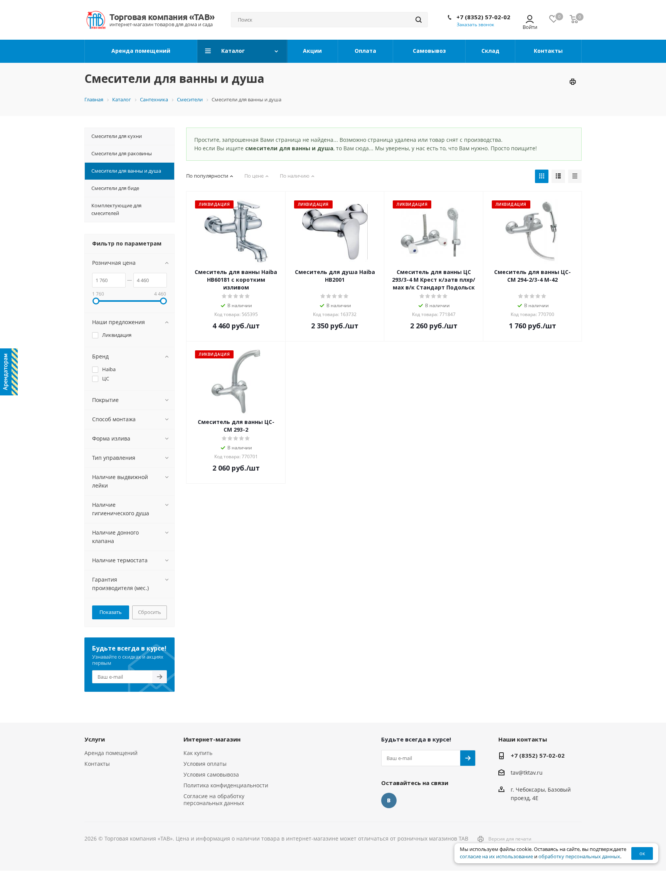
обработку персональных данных (579, 856)
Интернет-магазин (211, 739)
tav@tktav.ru (527, 772)
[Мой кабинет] (530, 19)
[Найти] (418, 19)
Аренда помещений (111, 753)
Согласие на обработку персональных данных (213, 799)
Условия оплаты (205, 763)
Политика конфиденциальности (225, 785)
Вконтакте (389, 800)
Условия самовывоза (211, 774)
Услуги (94, 739)
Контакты (97, 763)
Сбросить (149, 612)
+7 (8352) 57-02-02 (483, 17)
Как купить (197, 753)
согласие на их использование (496, 856)
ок (642, 853)
